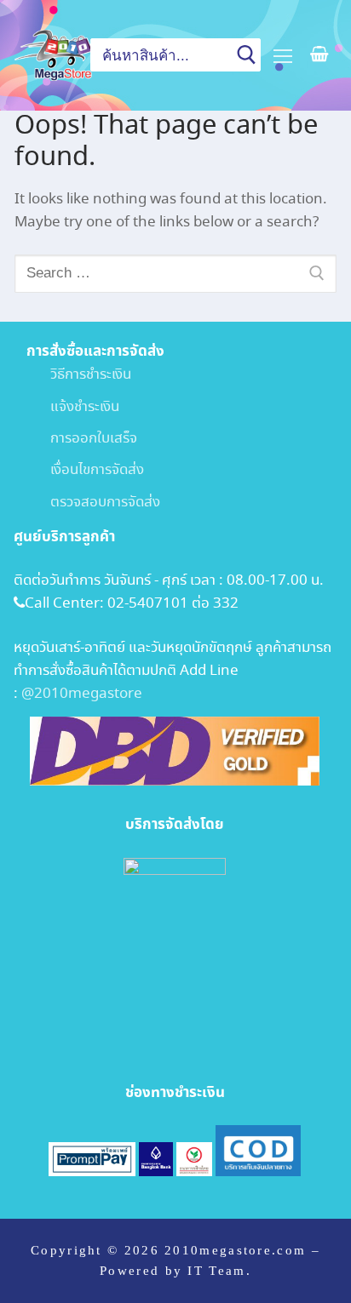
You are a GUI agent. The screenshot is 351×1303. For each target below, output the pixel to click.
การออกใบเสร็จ (81, 438)
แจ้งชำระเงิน (72, 407)
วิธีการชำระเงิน (78, 375)
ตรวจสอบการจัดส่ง (93, 502)
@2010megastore (81, 694)
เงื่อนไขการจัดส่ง (85, 470)
